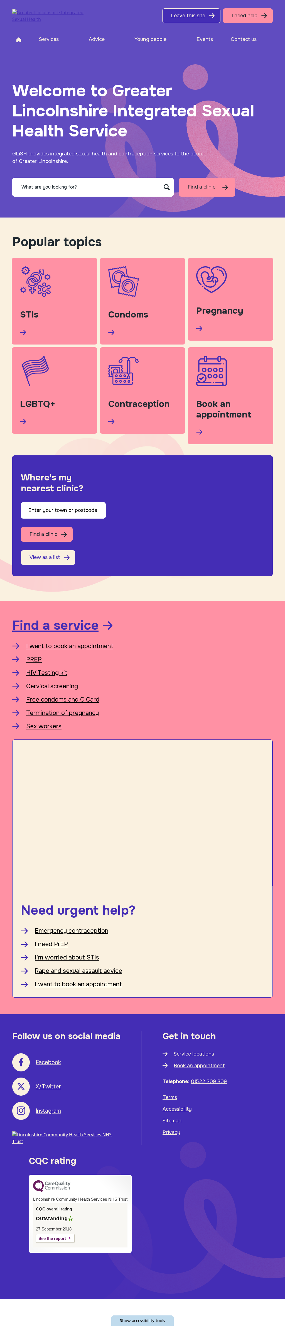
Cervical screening (52, 686)
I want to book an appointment (69, 646)
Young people (150, 39)
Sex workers (44, 726)
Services (49, 39)
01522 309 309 (209, 1081)
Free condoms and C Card (62, 700)
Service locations (194, 1054)
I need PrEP (51, 944)
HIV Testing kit (46, 673)
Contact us (244, 39)
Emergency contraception (71, 931)
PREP (34, 659)
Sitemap (172, 1121)
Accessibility (177, 1109)
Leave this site (188, 16)
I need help (244, 16)
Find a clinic (201, 187)
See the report (52, 1238)
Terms (170, 1097)
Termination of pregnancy (62, 713)
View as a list (45, 557)
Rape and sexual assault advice (78, 971)
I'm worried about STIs (67, 957)
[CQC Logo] (51, 1190)
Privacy (171, 1132)
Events (204, 39)
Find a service (55, 625)
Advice (97, 39)
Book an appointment (199, 1066)
